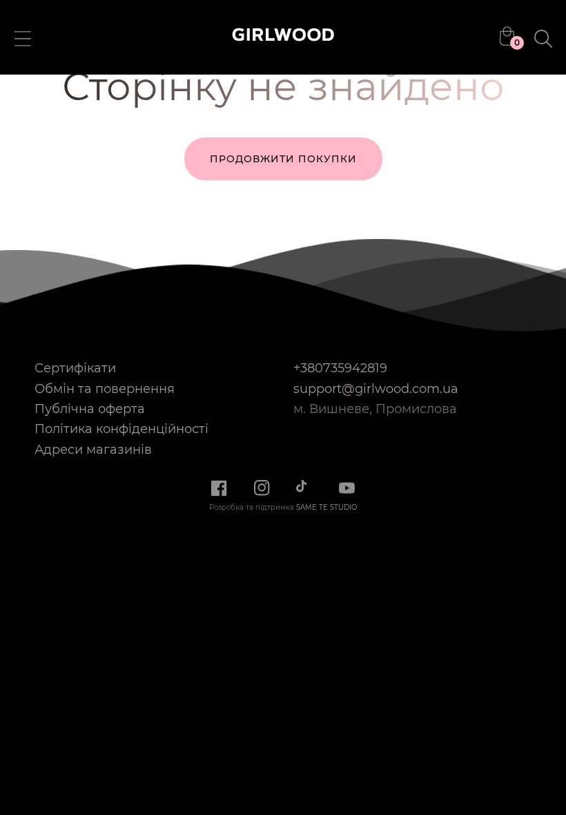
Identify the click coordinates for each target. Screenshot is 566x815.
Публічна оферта (90, 408)
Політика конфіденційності (121, 429)
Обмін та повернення (105, 388)
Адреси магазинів (93, 449)
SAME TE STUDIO (326, 507)
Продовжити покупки (283, 159)
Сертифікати (75, 368)
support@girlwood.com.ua (375, 388)
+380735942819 (340, 368)
